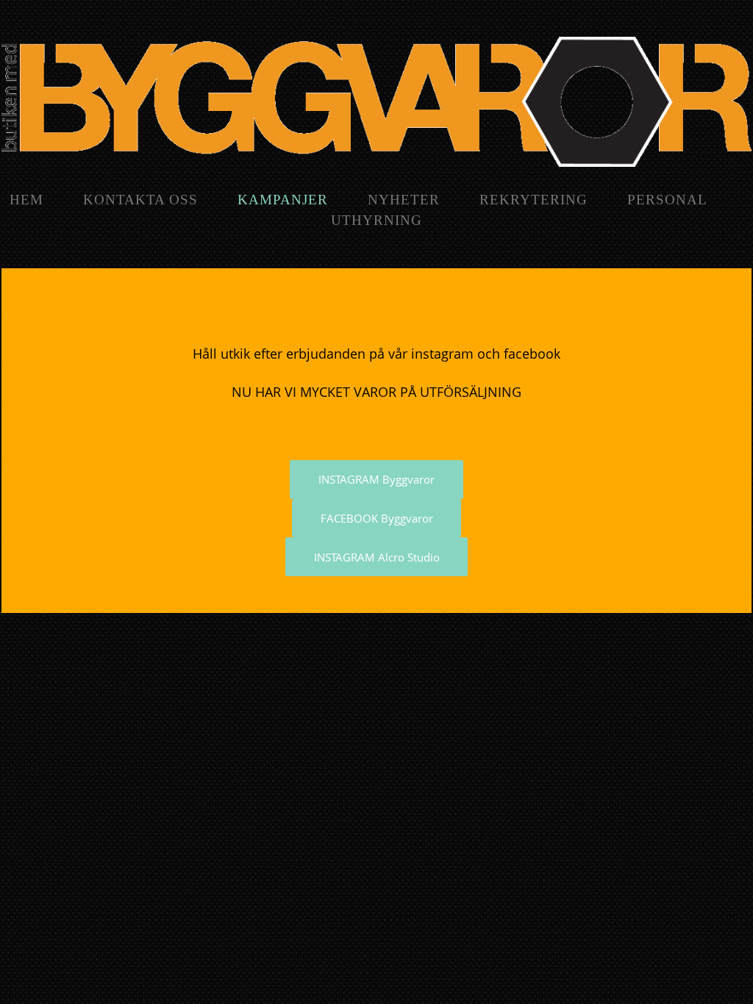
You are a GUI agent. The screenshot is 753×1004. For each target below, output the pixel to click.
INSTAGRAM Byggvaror (376, 479)
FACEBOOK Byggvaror (377, 518)
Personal (667, 199)
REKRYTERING (533, 199)
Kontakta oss (140, 199)
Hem (26, 199)
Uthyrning (376, 220)
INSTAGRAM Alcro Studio (377, 557)
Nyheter (404, 199)
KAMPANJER (283, 199)
